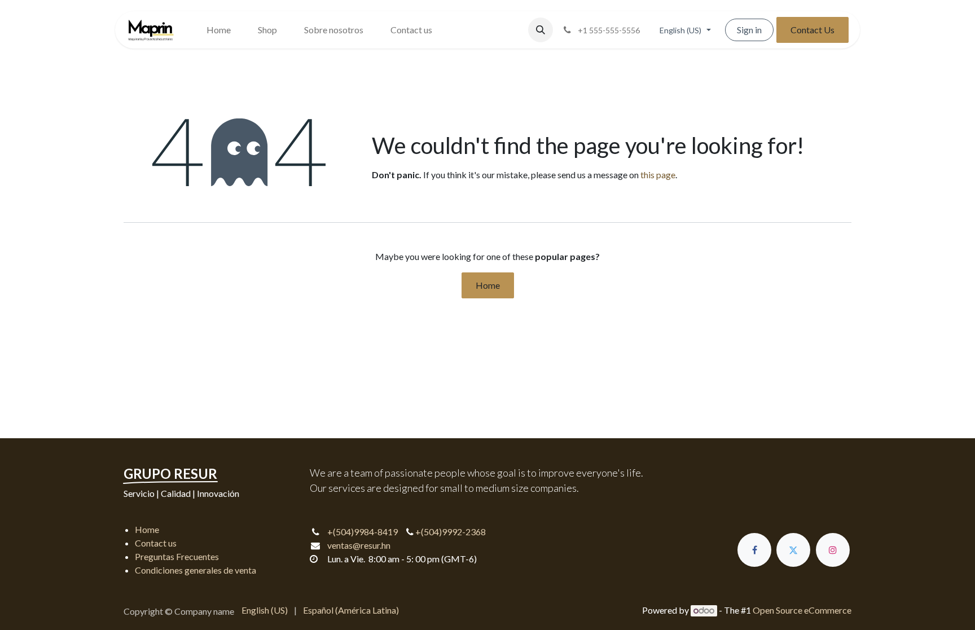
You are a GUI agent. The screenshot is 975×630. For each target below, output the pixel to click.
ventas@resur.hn (358, 545)
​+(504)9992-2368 (450, 531)
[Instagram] (833, 550)
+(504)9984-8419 (362, 531)
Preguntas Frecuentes (177, 556)
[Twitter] (793, 550)
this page (657, 174)
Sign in (749, 29)
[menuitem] (218, 30)
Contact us (156, 543)
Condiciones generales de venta (195, 570)
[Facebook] (754, 550)
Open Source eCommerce (802, 610)
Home (488, 285)
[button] (540, 29)
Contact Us (812, 29)
